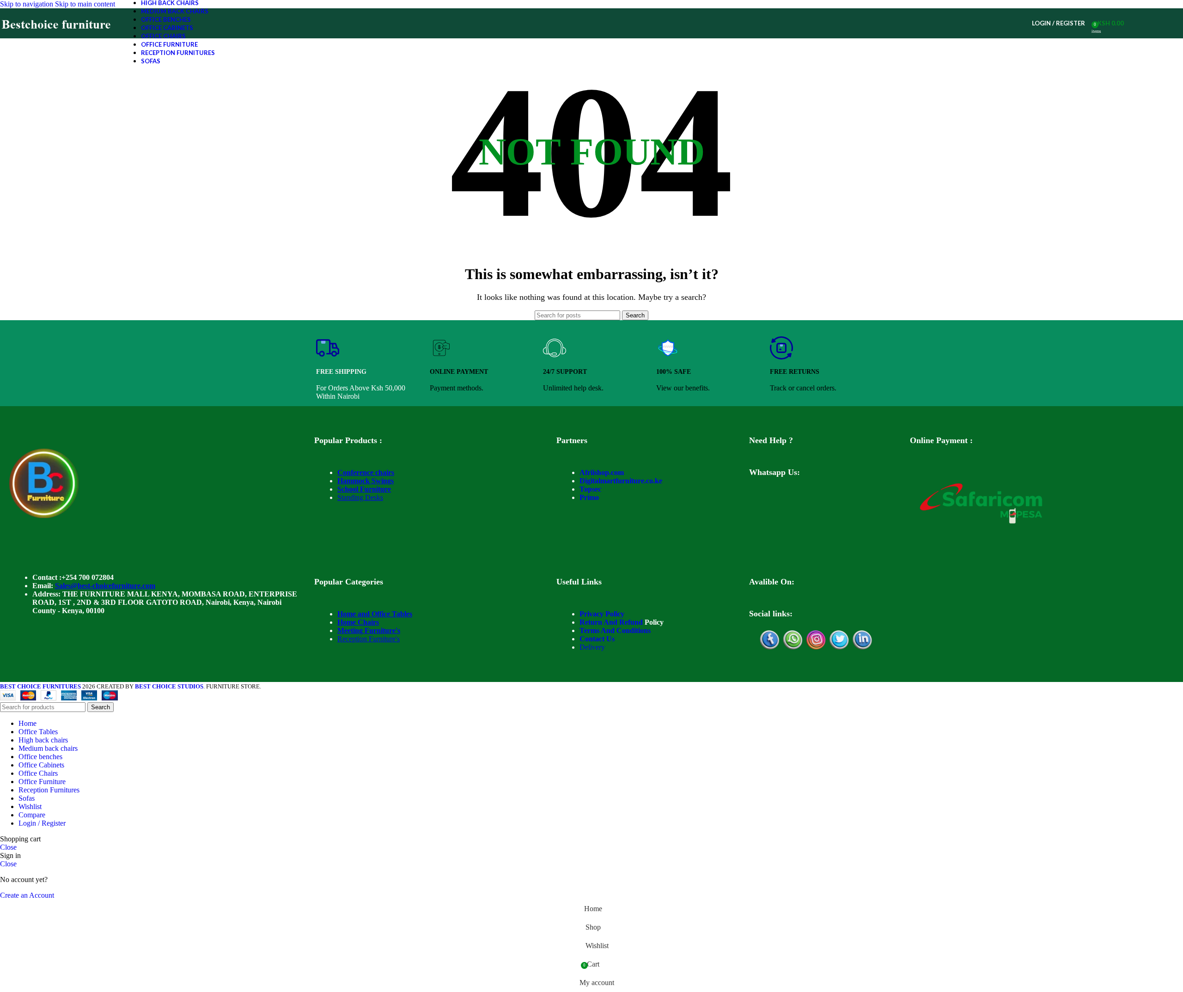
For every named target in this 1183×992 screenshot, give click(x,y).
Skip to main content (85, 4)
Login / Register (42, 823)
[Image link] (44, 515)
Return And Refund (611, 622)
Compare (31, 815)
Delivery (592, 647)
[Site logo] (56, 38)
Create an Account (27, 895)
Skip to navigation (27, 4)
